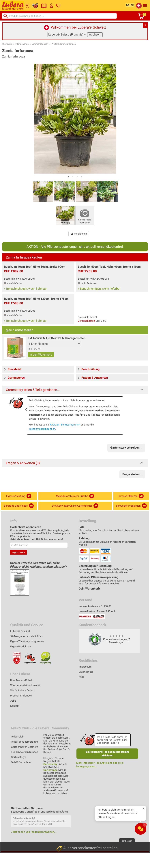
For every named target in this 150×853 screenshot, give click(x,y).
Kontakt (14, 705)
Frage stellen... (132, 474)
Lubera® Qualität (20, 631)
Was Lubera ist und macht (25, 685)
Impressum (85, 666)
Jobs (13, 700)
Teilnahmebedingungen (42, 428)
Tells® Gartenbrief (21, 762)
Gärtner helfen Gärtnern (24, 746)
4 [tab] (81, 177)
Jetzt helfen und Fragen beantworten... (33, 831)
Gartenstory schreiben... (126, 447)
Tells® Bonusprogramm (24, 741)
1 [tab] (68, 177)
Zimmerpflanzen (40, 44)
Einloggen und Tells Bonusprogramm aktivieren (107, 753)
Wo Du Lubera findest (22, 690)
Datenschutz (86, 671)
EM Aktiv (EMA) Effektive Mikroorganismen (56, 338)
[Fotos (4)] (65, 215)
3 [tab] (77, 177)
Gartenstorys (18, 757)
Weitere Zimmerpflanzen (64, 44)
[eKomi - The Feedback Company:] (95, 639)
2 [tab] (73, 177)
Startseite (7, 44)
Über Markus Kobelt (21, 680)
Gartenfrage (50, 769)
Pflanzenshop (22, 44)
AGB (81, 676)
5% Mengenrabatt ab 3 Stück (26, 636)
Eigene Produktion (20, 646)
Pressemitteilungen (21, 695)
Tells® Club (17, 736)
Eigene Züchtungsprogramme (27, 641)
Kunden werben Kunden (24, 751)
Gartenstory (50, 764)
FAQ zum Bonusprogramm (65, 424)
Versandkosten (86, 320)
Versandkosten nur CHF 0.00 (95, 606)
